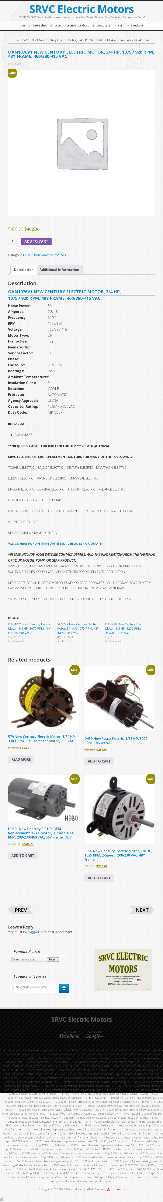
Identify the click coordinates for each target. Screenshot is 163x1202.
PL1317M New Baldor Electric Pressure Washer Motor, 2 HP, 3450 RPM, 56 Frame (78, 1141)
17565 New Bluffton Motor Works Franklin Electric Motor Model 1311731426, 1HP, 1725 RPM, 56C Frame (73, 1169)
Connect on (69, 1034)
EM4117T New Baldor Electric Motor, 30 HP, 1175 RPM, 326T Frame (123, 1121)
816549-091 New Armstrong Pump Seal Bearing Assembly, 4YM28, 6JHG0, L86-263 (76, 1090)
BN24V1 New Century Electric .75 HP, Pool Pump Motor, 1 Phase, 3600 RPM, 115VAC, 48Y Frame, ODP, (77, 1177)
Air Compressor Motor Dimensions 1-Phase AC (136, 1054)
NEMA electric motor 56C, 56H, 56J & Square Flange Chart (40, 1058)
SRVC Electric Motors (81, 9)
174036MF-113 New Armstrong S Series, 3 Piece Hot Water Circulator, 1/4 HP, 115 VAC (109, 1117)
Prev (21, 909)
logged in (35, 932)
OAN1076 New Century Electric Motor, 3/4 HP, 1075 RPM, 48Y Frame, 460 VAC (29, 628)
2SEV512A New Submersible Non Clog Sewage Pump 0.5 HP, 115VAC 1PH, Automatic (62, 1161)
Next (142, 909)
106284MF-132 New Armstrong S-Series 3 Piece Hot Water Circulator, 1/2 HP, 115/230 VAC (56, 1098)
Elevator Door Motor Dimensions (25, 1054)
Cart (140, 1177)
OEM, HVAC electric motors (44, 255)
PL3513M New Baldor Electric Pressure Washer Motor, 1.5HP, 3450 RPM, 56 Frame (88, 1153)
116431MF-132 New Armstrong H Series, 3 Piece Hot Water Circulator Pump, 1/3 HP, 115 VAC (62, 1070)
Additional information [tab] (59, 269)
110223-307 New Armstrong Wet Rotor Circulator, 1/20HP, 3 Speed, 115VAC (59, 1109)
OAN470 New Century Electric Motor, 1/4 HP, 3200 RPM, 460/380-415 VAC (125, 628)
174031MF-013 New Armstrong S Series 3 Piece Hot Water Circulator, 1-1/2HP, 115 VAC (110, 1094)
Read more (21, 759)
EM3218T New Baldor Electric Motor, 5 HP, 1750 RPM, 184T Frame (44, 1121)
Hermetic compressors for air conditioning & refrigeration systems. (104, 1179)
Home (14, 40)
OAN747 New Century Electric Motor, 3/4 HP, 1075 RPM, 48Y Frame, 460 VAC (77, 628)
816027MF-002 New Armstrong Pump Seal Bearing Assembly (76, 1086)
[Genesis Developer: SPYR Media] (116, 1189)
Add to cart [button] (99, 761)
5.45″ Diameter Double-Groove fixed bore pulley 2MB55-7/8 (106, 1062)
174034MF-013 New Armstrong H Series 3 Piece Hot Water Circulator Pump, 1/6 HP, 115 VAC (73, 1078)
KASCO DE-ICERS (14, 1062)
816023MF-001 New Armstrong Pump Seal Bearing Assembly (84, 1113)
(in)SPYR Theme (93, 1189)
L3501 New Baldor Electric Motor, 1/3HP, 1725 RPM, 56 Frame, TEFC (43, 1125)
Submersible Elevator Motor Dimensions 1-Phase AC (77, 1054)
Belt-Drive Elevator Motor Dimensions (80, 1050)
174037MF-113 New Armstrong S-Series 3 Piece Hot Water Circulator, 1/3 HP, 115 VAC (102, 1102)
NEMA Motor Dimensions (146, 1058)
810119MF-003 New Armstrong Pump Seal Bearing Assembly (92, 1082)
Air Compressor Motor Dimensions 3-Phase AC (28, 1050)
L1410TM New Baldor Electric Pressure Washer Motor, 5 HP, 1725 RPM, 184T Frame (68, 1129)
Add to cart (36, 241)
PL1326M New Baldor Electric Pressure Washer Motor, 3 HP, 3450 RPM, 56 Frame (51, 1149)
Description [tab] (24, 269)
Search (52, 959)
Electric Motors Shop (38, 1062)
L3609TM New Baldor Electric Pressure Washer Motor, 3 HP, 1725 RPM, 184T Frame (104, 1133)
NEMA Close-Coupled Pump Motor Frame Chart (102, 1058)
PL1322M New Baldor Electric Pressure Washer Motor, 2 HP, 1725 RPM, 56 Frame (115, 1145)
